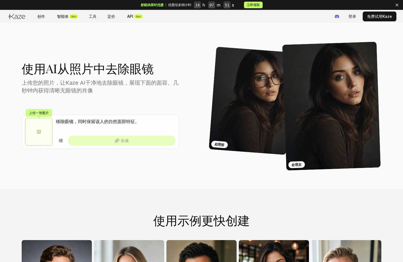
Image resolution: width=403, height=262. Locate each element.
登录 (352, 16)
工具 (93, 16)
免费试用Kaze (379, 16)
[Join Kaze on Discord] (337, 16)
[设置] (61, 141)
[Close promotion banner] (397, 5)
